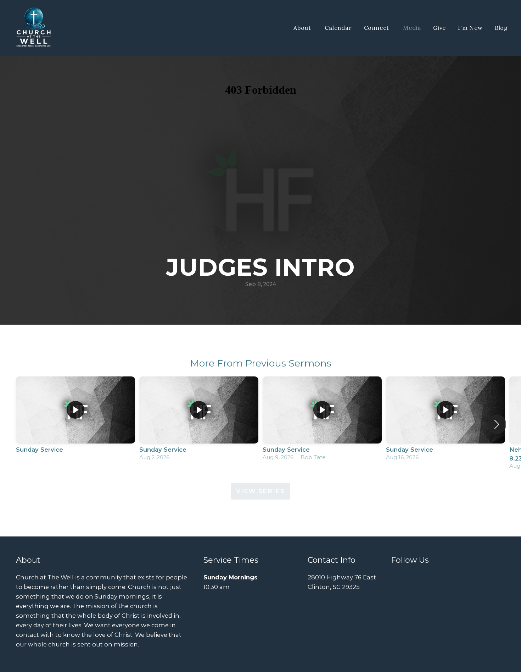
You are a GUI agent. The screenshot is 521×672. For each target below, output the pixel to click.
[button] (497, 424)
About (303, 27)
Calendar (338, 27)
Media (412, 27)
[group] (75, 420)
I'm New (470, 27)
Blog (501, 27)
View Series (260, 491)
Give (439, 27)
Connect (377, 27)
